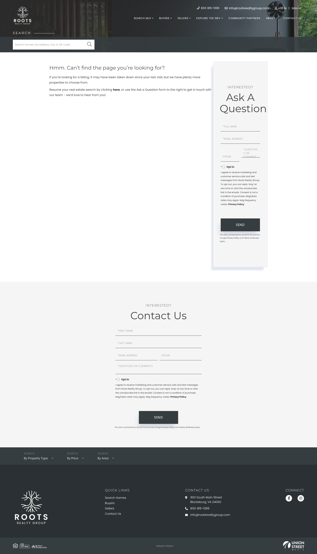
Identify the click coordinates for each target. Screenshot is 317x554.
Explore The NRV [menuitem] (208, 18)
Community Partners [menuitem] (244, 18)
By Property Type (36, 458)
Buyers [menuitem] (164, 18)
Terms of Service (251, 238)
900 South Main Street (206, 499)
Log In (282, 8)
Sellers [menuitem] (183, 18)
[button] (89, 45)
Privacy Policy (236, 204)
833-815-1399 (209, 8)
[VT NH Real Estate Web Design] (293, 545)
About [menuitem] (270, 18)
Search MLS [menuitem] (142, 18)
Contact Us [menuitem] (292, 18)
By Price (72, 458)
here (116, 90)
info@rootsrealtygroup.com (248, 8)
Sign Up (296, 8)
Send (240, 225)
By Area (103, 458)
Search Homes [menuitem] (115, 498)
